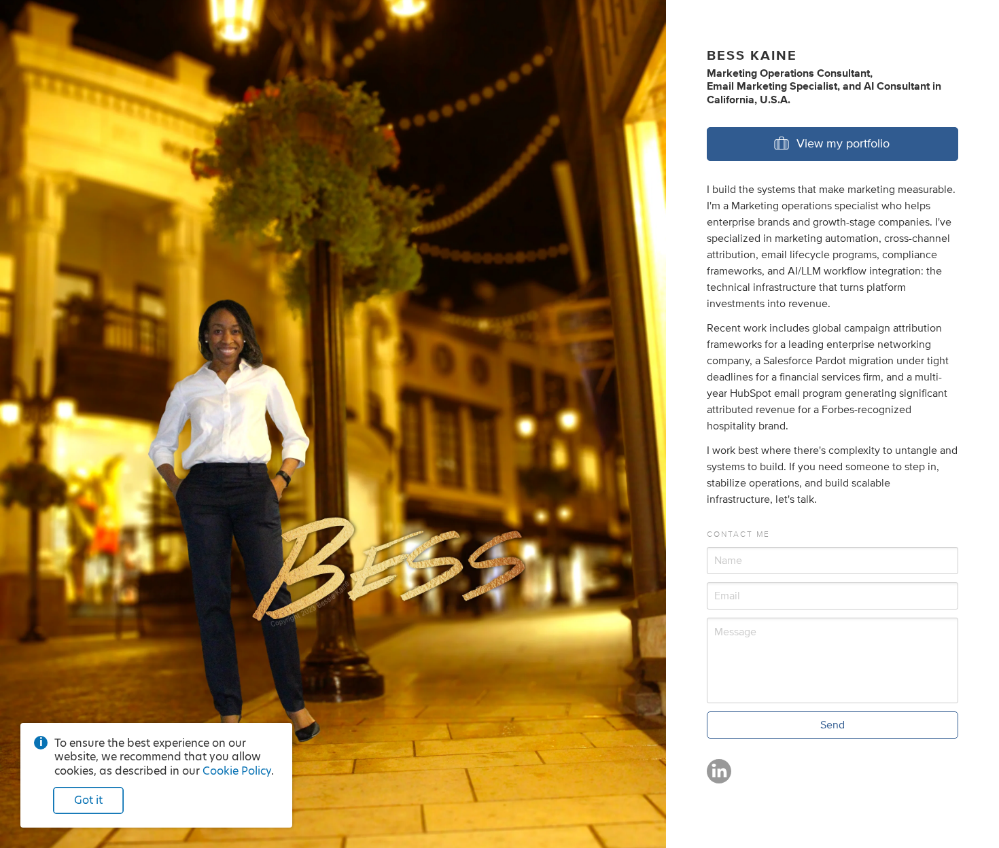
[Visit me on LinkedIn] (719, 777)
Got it (88, 800)
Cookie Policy (237, 771)
